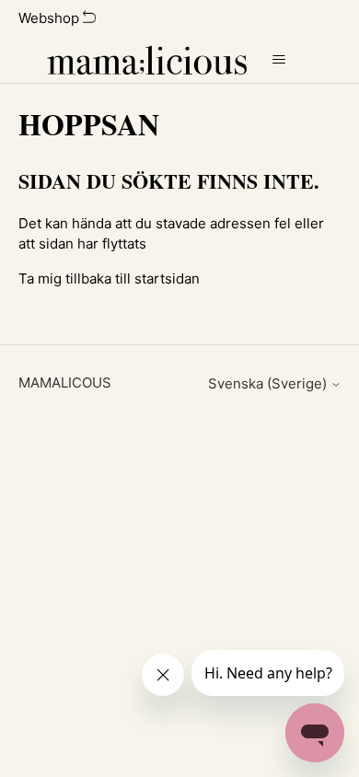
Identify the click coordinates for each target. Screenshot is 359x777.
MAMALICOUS (64, 382)
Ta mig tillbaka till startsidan (109, 278)
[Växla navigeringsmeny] (279, 60)
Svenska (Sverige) (269, 383)
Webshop (50, 18)
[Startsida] (147, 60)
